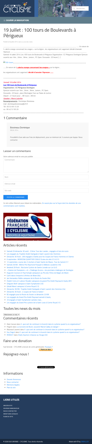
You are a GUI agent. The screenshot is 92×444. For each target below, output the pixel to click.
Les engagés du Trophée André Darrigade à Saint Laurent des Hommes (33, 254)
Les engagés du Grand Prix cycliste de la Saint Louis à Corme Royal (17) (33, 302)
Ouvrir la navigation (17, 20)
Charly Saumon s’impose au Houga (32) (32, 335)
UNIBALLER (85, 441)
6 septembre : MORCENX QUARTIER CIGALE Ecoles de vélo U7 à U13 (33, 259)
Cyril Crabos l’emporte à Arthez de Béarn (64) (23, 275)
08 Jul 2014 (14, 130)
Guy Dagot (11, 332)
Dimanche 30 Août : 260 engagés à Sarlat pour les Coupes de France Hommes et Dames (40, 256)
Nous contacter (13, 382)
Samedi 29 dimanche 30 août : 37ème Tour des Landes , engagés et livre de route (37, 251)
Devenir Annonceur (14, 379)
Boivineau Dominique (20, 127)
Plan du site (11, 387)
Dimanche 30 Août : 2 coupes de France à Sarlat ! (25, 291)
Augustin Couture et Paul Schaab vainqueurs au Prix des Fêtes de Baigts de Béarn (38, 272)
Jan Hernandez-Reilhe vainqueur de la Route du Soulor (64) (28, 278)
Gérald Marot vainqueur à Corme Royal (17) (23, 286)
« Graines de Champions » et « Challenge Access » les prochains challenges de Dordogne (40, 270)
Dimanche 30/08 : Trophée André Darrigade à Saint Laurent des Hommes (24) (36, 289)
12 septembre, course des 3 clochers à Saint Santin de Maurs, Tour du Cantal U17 (37, 262)
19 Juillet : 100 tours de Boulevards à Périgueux (39, 32)
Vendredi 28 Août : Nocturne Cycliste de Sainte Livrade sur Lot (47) (32, 267)
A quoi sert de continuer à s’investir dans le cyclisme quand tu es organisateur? (51, 324)
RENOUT (10, 335)
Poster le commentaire (15, 197)
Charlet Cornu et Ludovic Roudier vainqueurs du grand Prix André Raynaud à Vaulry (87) (39, 281)
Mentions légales (13, 384)
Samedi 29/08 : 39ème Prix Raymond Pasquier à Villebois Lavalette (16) (34, 264)
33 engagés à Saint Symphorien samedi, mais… (24, 299)
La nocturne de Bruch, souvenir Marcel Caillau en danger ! (38, 326)
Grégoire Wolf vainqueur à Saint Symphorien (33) (25, 283)
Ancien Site (7, 405)
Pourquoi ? (49, 346)
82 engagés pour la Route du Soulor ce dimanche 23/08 (28, 294)
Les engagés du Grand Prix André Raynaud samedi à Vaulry (29, 297)
